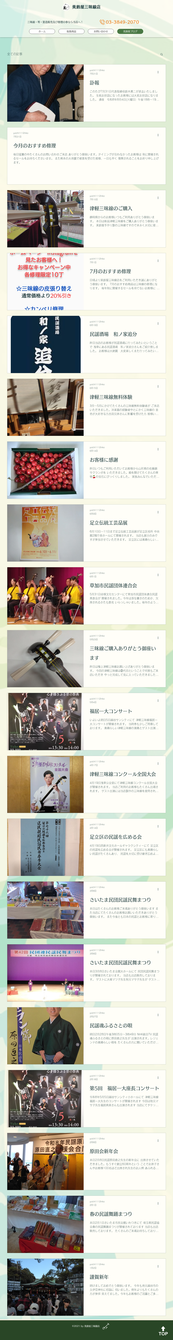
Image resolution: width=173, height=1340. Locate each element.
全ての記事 (14, 54)
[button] (161, 54)
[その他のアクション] (159, 72)
